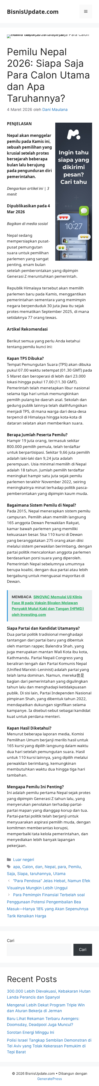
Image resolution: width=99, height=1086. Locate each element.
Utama (59, 873)
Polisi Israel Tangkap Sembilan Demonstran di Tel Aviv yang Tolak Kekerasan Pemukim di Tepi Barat (49, 1046)
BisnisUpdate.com (33, 11)
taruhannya (40, 873)
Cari (10, 940)
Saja (11, 873)
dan (38, 866)
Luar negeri (23, 859)
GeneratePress (49, 1079)
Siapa (22, 873)
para (62, 866)
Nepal (50, 866)
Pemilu (74, 866)
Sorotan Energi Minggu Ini (30, 1032)
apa (16, 866)
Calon (27, 866)
